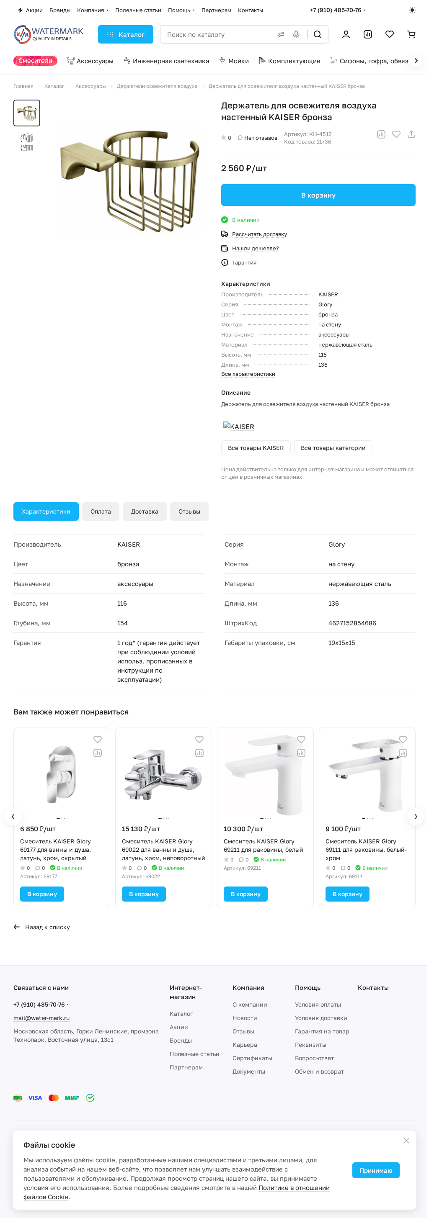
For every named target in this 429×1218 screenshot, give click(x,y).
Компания (248, 987)
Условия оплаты (318, 1004)
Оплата (100, 511)
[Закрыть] (406, 1140)
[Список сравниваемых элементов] (368, 34)
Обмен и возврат (319, 1071)
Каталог (181, 1013)
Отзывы (189, 511)
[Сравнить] (381, 134)
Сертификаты (252, 1057)
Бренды (181, 1040)
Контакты (373, 987)
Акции (179, 1026)
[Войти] (346, 34)
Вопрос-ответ (314, 1057)
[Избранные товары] (389, 34)
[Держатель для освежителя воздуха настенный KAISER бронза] (129, 178)
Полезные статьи (195, 1053)
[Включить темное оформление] (412, 10)
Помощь (307, 987)
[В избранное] (396, 134)
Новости (245, 1017)
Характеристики (46, 511)
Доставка (144, 511)
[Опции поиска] (279, 34)
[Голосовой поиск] (298, 34)
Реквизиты (310, 1044)
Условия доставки (321, 1017)
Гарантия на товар (322, 1031)
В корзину (318, 195)
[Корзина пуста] (411, 34)
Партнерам (186, 1067)
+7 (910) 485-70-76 (336, 9)
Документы (249, 1071)
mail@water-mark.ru (41, 1017)
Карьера (245, 1044)
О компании (250, 1004)
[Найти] (317, 34)
